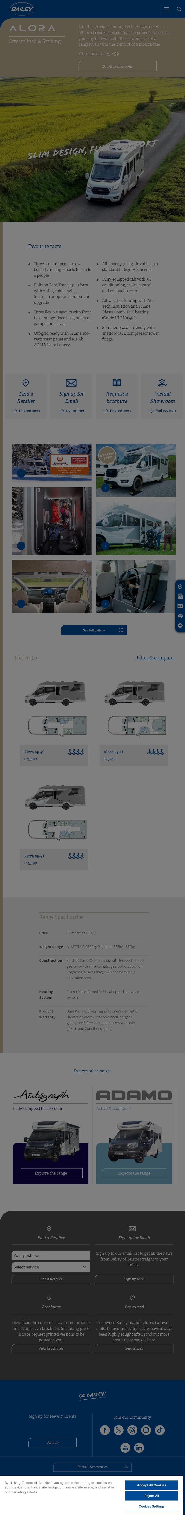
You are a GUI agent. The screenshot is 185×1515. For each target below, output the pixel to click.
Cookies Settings (152, 1506)
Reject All (152, 1496)
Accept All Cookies (151, 1485)
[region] (91, 1495)
